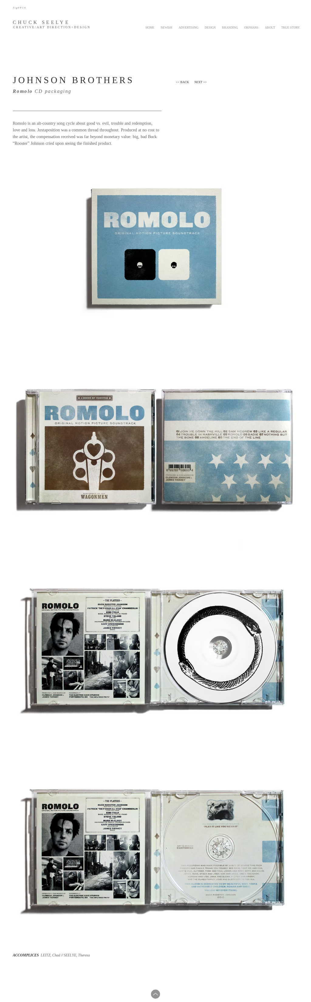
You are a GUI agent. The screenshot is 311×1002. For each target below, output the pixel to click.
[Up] (155, 994)
